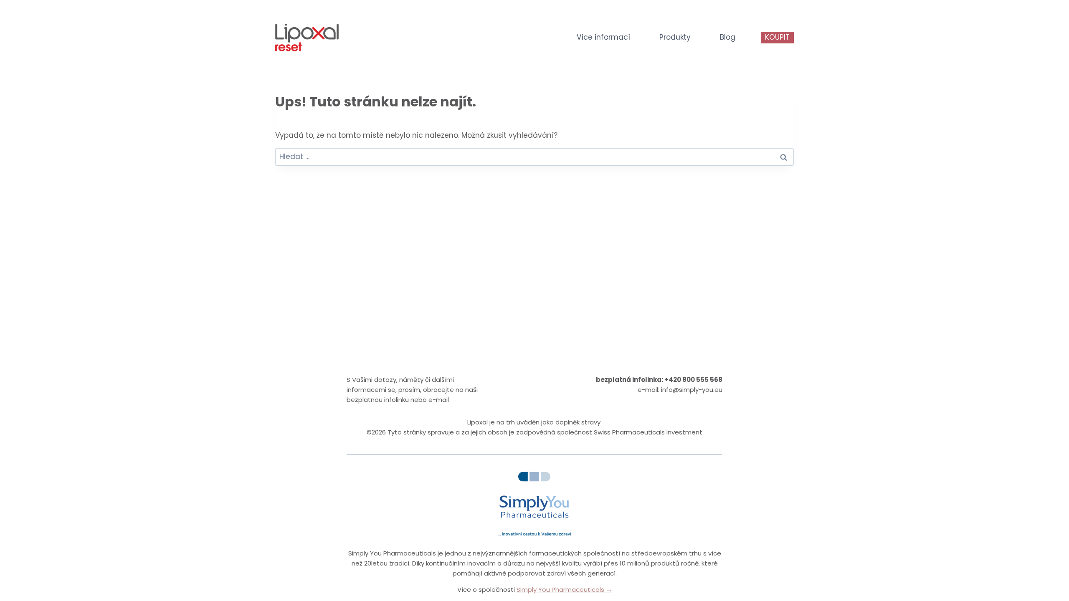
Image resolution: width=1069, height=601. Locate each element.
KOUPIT (777, 37)
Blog (727, 37)
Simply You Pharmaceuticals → (564, 589)
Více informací (603, 37)
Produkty (675, 37)
